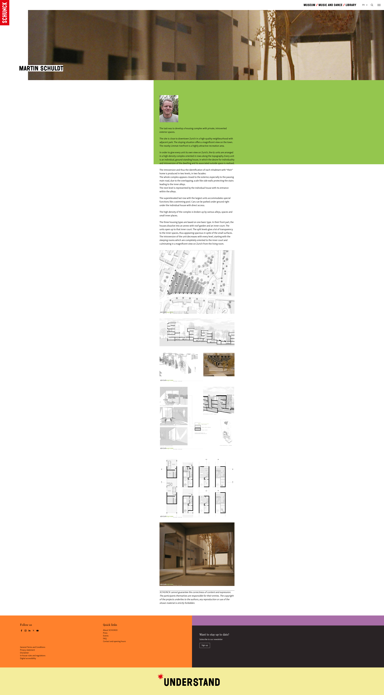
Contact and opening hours (114, 642)
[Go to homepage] (4, 12)
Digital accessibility (28, 659)
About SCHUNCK (110, 630)
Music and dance (330, 5)
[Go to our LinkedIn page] (29, 630)
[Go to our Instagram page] (25, 630)
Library (351, 5)
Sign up (205, 645)
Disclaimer (24, 653)
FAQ (105, 639)
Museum (309, 5)
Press (105, 633)
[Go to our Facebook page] (21, 630)
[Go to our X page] (33, 630)
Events (105, 636)
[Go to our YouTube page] (37, 630)
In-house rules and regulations (32, 656)
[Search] (372, 5)
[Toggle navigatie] (379, 5)
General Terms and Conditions (32, 647)
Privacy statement (27, 650)
